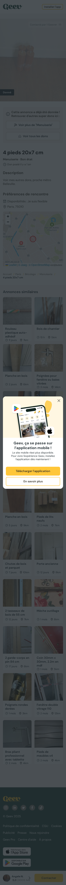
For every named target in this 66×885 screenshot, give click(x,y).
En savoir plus (33, 481)
